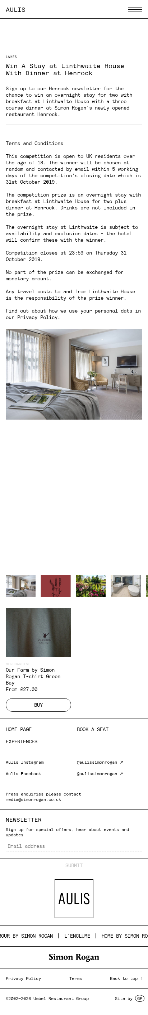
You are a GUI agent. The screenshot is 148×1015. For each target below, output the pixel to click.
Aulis (16, 9)
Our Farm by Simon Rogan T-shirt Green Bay (33, 676)
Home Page (19, 729)
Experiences (21, 741)
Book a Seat (92, 729)
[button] (135, 9)
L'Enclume (72, 936)
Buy (38, 705)
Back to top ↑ (126, 978)
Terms (75, 978)
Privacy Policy (37, 317)
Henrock (47, 114)
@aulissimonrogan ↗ (100, 762)
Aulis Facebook (23, 773)
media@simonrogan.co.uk (33, 799)
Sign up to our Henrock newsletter (53, 88)
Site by (128, 998)
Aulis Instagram (24, 762)
